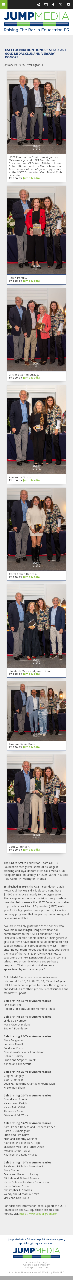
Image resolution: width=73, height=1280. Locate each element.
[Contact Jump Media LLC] (46, 4)
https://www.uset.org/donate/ (38, 1213)
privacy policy (32, 1262)
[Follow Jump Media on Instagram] (68, 4)
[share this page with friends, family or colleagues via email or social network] (38, 4)
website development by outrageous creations (36, 1266)
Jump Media (31, 178)
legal (45, 1262)
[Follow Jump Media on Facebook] (53, 4)
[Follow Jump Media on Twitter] (61, 4)
